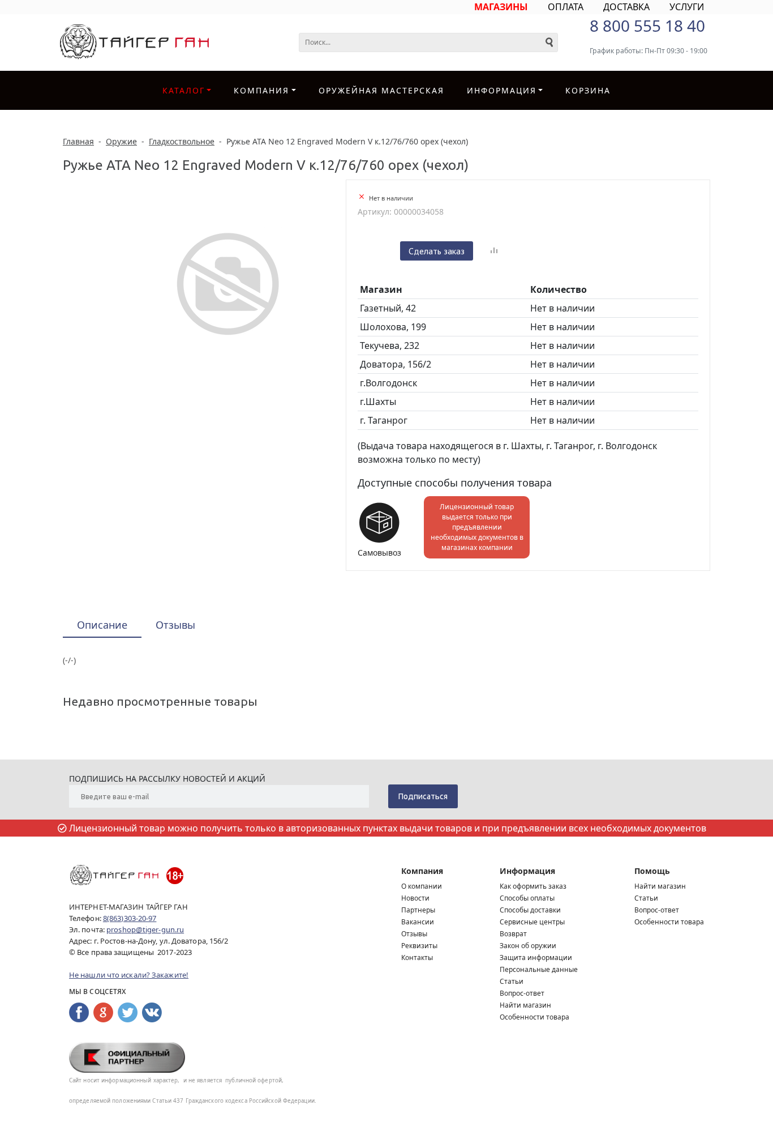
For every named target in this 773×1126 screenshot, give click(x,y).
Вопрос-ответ (522, 993)
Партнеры (418, 910)
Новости (415, 898)
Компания (261, 90)
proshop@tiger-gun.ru (145, 929)
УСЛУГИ (686, 7)
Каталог (183, 90)
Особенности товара (534, 1017)
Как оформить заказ (533, 886)
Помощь (652, 870)
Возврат (513, 934)
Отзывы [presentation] (175, 625)
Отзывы (414, 934)
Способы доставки (530, 910)
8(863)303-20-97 (130, 918)
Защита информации (536, 957)
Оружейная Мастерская (381, 90)
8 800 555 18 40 (647, 25)
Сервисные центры (532, 922)
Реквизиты (419, 945)
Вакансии (417, 922)
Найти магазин (525, 1005)
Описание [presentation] (102, 625)
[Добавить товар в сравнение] (494, 251)
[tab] (102, 625)
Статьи (511, 981)
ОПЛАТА (565, 7)
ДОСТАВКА (626, 7)
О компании (421, 886)
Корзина (588, 90)
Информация (527, 870)
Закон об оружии (528, 945)
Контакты (417, 957)
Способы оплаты (527, 898)
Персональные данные (539, 969)
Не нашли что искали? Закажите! (128, 975)
